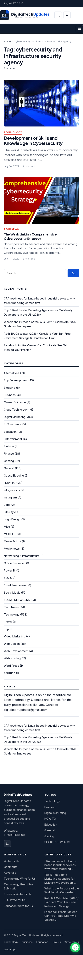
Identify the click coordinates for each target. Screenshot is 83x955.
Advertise (10, 872)
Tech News (11, 229)
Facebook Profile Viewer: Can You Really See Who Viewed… (60, 915)
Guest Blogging (14, 475)
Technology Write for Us (20, 878)
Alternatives (11, 373)
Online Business (14, 563)
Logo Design (12, 519)
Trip (6, 629)
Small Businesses (15, 585)
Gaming (9, 461)
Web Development (16, 651)
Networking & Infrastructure (22, 555)
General (9, 468)
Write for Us (11, 861)
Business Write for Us (17, 894)
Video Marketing (14, 636)
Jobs (7, 504)
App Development (16, 380)
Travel (8, 621)
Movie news (12, 548)
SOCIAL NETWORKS (17, 599)
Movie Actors (12, 541)
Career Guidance (15, 402)
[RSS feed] (7, 843)
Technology (13, 132)
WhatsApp (10, 949)
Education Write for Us (18, 906)
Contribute (11, 866)
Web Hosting (12, 658)
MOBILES (9, 534)
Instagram (10, 497)
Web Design (12, 643)
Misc (7, 526)
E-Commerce (12, 424)
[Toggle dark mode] (67, 15)
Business (10, 395)
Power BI (9, 570)
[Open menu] (79, 28)
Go (73, 273)
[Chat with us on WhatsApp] (75, 947)
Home (7, 41)
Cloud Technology (16, 409)
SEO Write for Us (14, 900)
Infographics (12, 490)
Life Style (10, 512)
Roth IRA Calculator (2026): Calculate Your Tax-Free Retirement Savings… (61, 902)
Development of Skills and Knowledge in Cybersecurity (33, 140)
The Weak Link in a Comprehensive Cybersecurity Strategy (30, 236)
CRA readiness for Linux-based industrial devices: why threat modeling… (60, 865)
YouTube (9, 673)
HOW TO (9, 482)
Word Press (11, 665)
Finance (9, 453)
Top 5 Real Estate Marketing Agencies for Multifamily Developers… (60, 878)
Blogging (9, 387)
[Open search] (58, 15)
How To (56, 941)
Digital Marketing (14, 416)
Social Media (12, 592)
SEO (6, 577)
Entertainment (13, 439)
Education (10, 431)
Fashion (9, 446)
